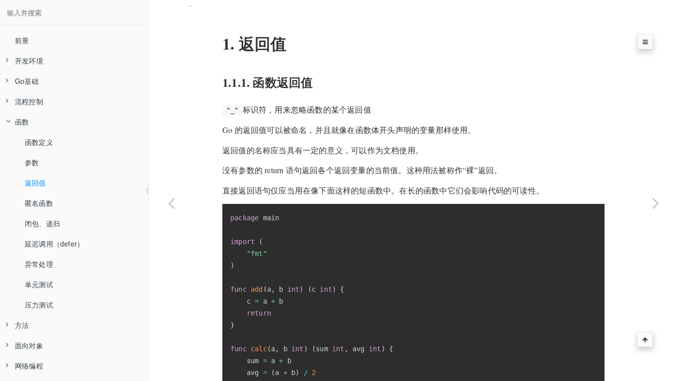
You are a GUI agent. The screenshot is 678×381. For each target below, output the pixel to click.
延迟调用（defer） (54, 244)
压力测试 (39, 305)
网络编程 (29, 366)
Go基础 (27, 81)
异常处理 (39, 264)
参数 (32, 162)
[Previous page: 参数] (171, 203)
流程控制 (29, 101)
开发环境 (29, 60)
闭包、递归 (42, 223)
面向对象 (29, 345)
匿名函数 (39, 203)
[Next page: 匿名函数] (655, 203)
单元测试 (39, 284)
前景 (22, 40)
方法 (22, 325)
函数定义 (39, 142)
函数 (22, 122)
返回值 (35, 183)
